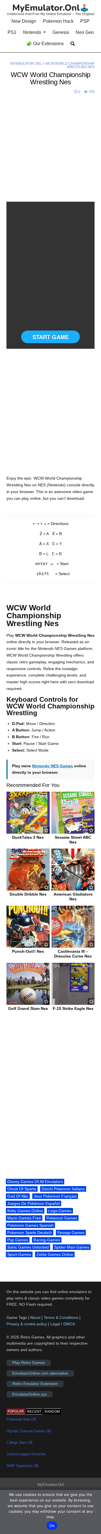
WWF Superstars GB (22, 1466)
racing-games (46, 1240)
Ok (51, 1525)
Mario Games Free (24, 1218)
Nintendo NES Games (52, 766)
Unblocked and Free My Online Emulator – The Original (50, 14)
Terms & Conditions (61, 1317)
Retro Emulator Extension (35, 1384)
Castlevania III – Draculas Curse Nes (73, 953)
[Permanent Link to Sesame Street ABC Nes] (73, 813)
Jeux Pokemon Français (55, 1196)
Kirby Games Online (25, 1210)
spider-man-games (71, 1247)
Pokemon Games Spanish (30, 1225)
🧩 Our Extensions (45, 43)
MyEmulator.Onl (26, 64)
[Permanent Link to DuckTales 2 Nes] (28, 813)
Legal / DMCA (62, 1324)
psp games (17, 1240)
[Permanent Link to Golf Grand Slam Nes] (28, 984)
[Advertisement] (50, 149)
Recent (34, 1412)
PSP (84, 21)
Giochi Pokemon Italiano (63, 1189)
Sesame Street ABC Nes (73, 839)
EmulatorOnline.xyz (29, 1394)
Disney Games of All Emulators (35, 1181)
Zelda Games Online (54, 1254)
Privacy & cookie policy (26, 1324)
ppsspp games (70, 1232)
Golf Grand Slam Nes (28, 1008)
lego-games (60, 1210)
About (36, 1317)
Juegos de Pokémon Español (33, 1203)
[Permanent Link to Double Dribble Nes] (28, 870)
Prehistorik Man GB (21, 1419)
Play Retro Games (28, 1363)
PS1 (12, 32)
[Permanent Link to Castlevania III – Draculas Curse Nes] (73, 927)
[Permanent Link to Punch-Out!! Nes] (28, 927)
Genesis (60, 32)
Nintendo (32, 32)
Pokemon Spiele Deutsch (29, 1232)
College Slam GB (19, 1442)
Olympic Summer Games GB (28, 1431)
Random (52, 1412)
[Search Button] (72, 44)
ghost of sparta (21, 1189)
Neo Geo (85, 32)
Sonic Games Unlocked (28, 1247)
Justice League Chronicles (26, 1454)
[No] (94, 1511)
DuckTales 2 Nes (28, 837)
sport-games (19, 1254)
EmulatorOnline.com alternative (40, 1373)
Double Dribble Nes (28, 894)
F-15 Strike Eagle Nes (73, 1008)
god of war (17, 1196)
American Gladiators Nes (73, 896)
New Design (24, 21)
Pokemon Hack (58, 21)
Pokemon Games (61, 1218)
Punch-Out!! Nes (28, 951)
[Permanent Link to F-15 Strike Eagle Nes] (73, 984)
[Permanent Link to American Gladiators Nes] (73, 870)
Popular (16, 1411)
